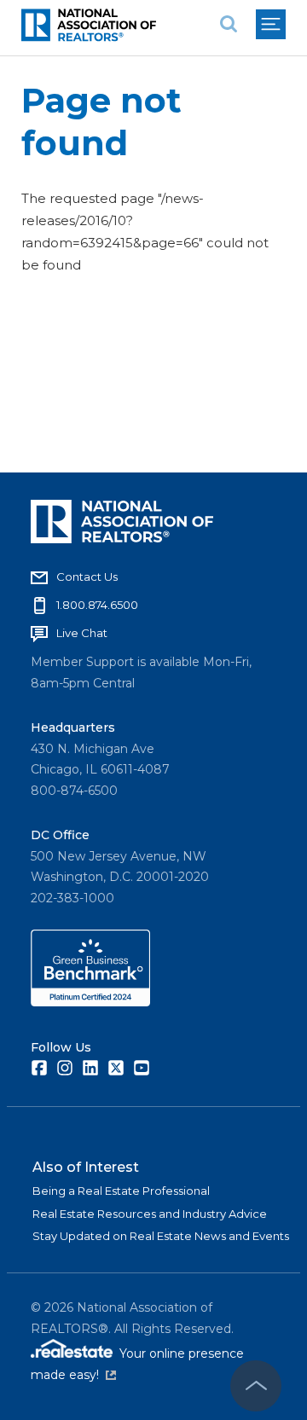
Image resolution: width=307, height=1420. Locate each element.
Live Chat (81, 633)
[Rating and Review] (90, 1002)
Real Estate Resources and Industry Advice (149, 1213)
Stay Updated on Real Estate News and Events (160, 1236)
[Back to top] (255, 1385)
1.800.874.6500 (97, 604)
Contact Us (87, 576)
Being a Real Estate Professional (121, 1190)
